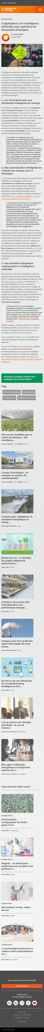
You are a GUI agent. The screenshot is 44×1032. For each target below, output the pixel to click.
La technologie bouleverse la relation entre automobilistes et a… (17, 951)
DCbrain (22, 150)
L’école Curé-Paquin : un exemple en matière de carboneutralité (14, 475)
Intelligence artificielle (26, 398)
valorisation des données (15, 282)
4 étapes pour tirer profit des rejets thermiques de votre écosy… (17, 644)
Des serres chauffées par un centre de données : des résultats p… (16, 437)
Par (17, 34)
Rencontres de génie (25, 346)
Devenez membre (22, 986)
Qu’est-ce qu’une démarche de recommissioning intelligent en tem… (16, 683)
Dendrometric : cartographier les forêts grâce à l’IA (14, 822)
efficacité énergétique (12, 392)
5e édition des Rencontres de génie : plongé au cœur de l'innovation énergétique (21, 359)
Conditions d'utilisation (22, 1017)
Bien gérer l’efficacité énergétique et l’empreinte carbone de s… (15, 767)
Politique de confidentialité (22, 1015)
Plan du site (22, 1012)
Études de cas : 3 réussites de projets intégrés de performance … (16, 561)
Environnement (9, 398)
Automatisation (28, 392)
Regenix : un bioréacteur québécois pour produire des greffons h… (17, 866)
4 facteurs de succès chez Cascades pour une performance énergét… (15, 605)
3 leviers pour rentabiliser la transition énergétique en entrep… (16, 519)
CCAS (38, 248)
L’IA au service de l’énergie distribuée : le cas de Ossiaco (16, 725)
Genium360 (22, 1021)
